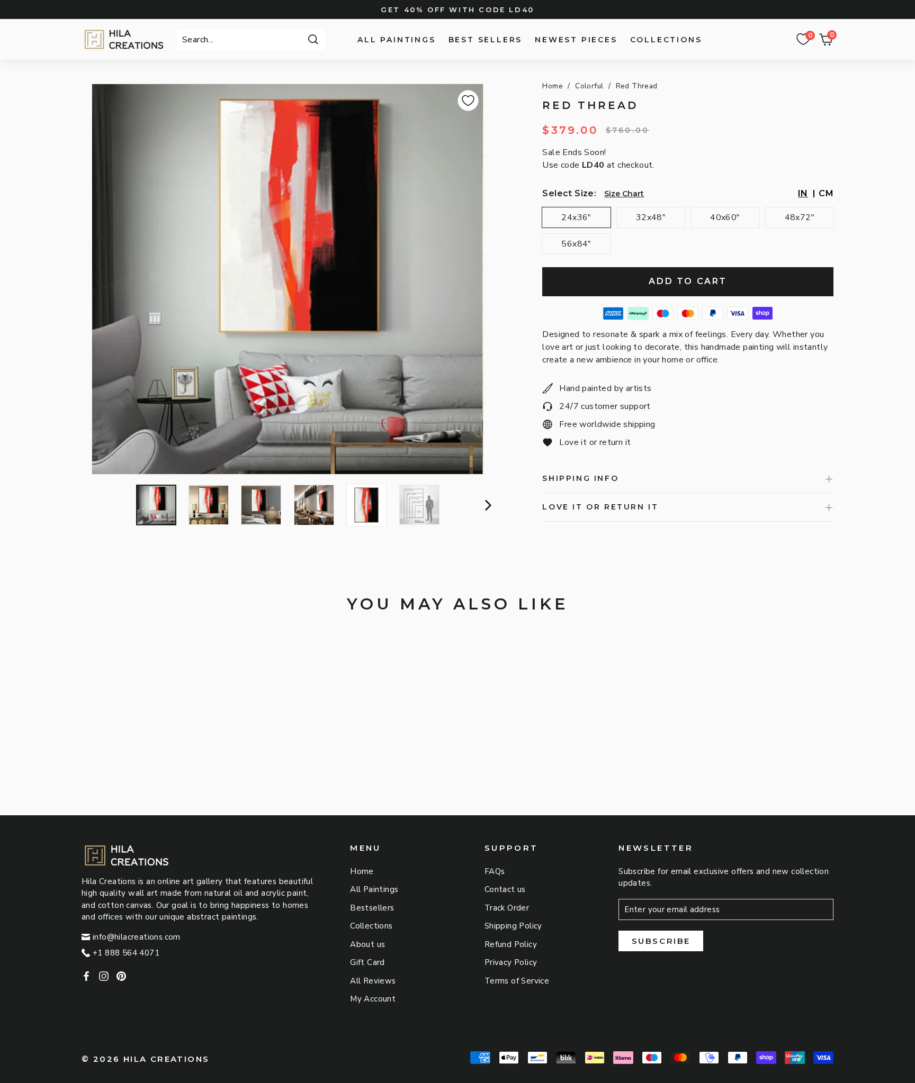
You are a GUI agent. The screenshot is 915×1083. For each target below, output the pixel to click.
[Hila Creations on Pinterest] (121, 976)
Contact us (505, 889)
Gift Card (367, 962)
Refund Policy (511, 944)
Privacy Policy (511, 962)
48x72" (799, 217)
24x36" (576, 217)
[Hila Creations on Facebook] (86, 976)
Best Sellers (485, 39)
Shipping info (580, 478)
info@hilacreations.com (137, 937)
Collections (666, 39)
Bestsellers (372, 908)
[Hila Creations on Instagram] (104, 976)
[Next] (487, 505)
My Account (373, 999)
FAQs (495, 871)
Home (552, 86)
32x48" (651, 217)
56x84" (576, 244)
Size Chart (624, 193)
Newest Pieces (576, 39)
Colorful (589, 86)
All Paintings (396, 39)
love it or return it (600, 507)
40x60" (725, 217)
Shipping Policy (513, 926)
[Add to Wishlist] (468, 100)
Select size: (569, 193)
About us (367, 944)
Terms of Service (517, 981)
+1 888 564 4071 (126, 953)
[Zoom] (287, 279)
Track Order (507, 908)
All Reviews (373, 981)
